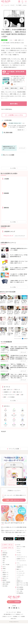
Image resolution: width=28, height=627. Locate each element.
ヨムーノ (18, 579)
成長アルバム (5, 578)
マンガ (12, 5)
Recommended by (18, 338)
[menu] (25, 2)
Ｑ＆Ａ (4, 566)
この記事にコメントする (15, 115)
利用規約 (23, 616)
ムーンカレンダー (20, 571)
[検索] (22, 2)
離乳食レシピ (5, 572)
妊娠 (18, 394)
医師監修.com (20, 581)
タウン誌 (18, 552)
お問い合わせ (13, 618)
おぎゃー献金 (19, 591)
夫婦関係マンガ (7, 392)
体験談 (4, 568)
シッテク (18, 577)
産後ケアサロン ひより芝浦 (21, 585)
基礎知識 (4, 554)
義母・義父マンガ (17, 392)
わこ (11, 40)
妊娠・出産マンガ (19, 40)
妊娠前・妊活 (5, 556)
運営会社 (19, 612)
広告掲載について (16, 616)
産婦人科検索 (5, 584)
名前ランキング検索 (21, 546)
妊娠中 (4, 558)
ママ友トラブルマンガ (9, 394)
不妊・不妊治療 (6, 564)
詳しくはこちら (21, 535)
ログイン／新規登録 (14, 602)
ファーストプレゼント (21, 560)
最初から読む (14, 88)
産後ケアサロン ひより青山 (21, 583)
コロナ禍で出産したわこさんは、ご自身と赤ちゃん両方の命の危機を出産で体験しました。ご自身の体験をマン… (18, 79)
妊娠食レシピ (5, 574)
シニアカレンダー (20, 575)
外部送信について (19, 614)
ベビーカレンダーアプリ (21, 565)
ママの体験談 (11, 397)
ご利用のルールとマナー (14, 490)
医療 (5, 397)
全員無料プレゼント (21, 558)
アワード (18, 548)
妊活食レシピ (5, 576)
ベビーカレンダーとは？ (11, 612)
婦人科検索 (5, 586)
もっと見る (13, 168)
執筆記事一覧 (20, 129)
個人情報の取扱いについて (9, 614)
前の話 (6, 88)
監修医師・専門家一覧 (8, 547)
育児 (4, 562)
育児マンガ (17, 389)
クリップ (22, 148)
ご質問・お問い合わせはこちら (14, 500)
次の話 (21, 88)
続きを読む (14, 104)
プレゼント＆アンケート (21, 556)
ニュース (6, 5)
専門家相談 (5, 552)
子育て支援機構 (20, 589)
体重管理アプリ (20, 567)
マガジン (18, 550)
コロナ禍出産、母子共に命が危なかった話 (13, 42)
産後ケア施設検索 (6, 582)
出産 (22, 394)
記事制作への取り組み (8, 544)
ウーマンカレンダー (21, 573)
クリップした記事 (14, 449)
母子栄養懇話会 (20, 593)
